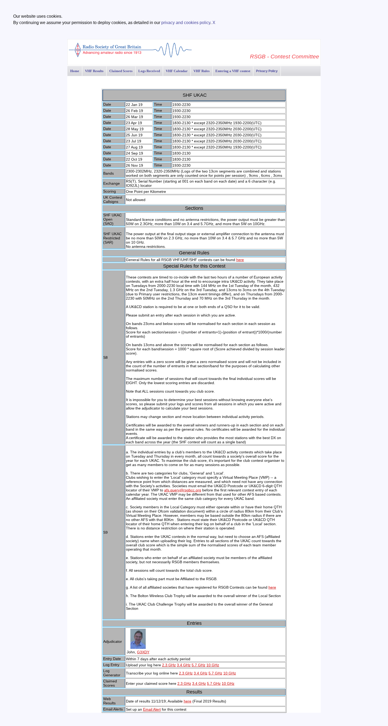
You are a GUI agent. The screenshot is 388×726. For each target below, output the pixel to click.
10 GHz (212, 665)
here (240, 260)
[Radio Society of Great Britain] (130, 56)
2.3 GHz (169, 665)
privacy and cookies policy (185, 22)
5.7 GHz (198, 665)
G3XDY (143, 652)
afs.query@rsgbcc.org (182, 490)
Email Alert (152, 709)
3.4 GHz (184, 665)
